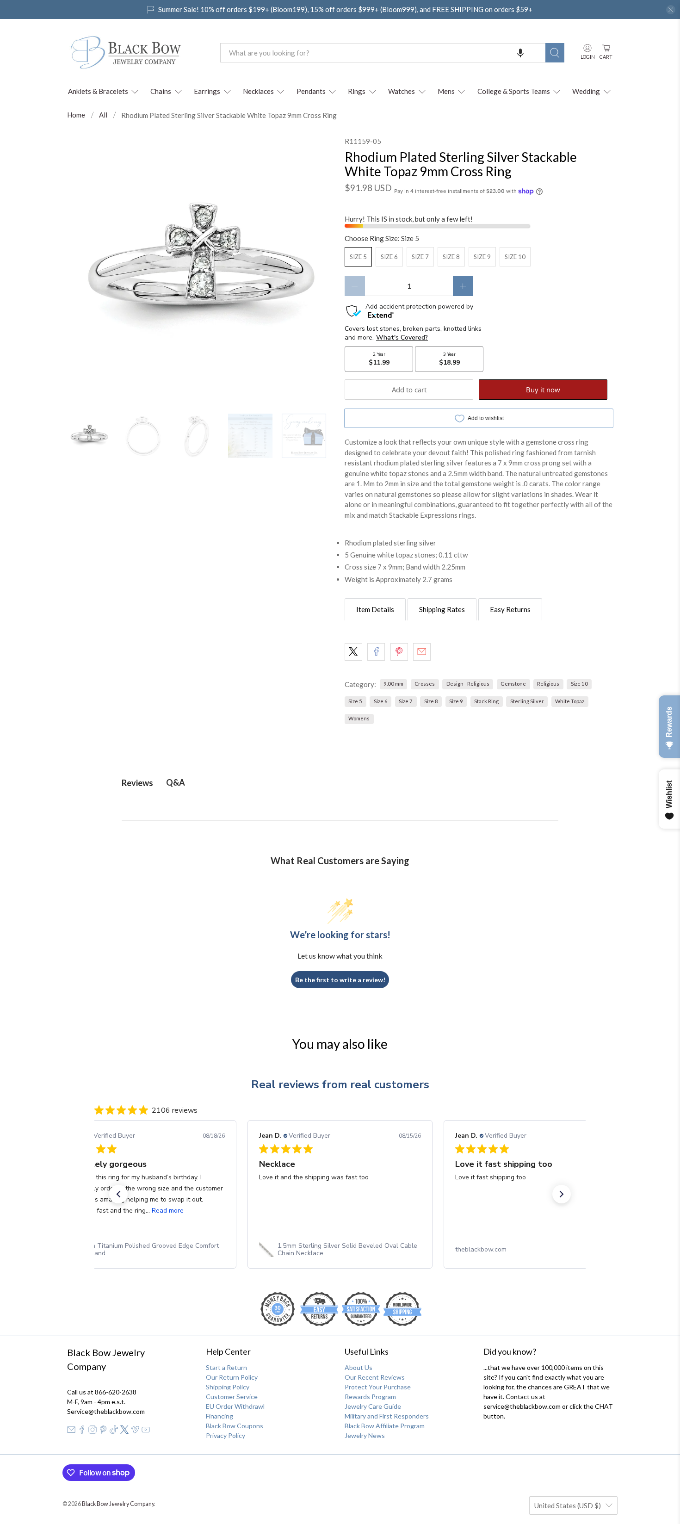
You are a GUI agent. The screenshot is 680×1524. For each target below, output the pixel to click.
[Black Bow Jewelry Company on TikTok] (114, 1431)
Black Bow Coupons (234, 1426)
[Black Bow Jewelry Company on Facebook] (82, 1431)
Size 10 (515, 256)
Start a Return (226, 1367)
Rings (356, 91)
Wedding (586, 91)
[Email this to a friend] (422, 652)
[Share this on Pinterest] (399, 652)
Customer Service (232, 1396)
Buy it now (543, 389)
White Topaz (569, 701)
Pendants (311, 91)
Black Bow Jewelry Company (118, 1503)
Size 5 (358, 256)
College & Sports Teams (513, 91)
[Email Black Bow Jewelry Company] (71, 1431)
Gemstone (513, 684)
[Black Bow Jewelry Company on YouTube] (146, 1431)
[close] (670, 9)
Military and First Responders (387, 1416)
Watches (401, 91)
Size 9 (482, 256)
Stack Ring (486, 701)
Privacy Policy (225, 1435)
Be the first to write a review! (340, 980)
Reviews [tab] (137, 783)
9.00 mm (393, 684)
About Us (358, 1367)
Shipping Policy (227, 1387)
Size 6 (389, 256)
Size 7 (420, 256)
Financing (219, 1416)
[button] (520, 52)
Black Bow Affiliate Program (385, 1426)
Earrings (207, 91)
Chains (160, 91)
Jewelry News (365, 1435)
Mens (446, 91)
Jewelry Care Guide (373, 1406)
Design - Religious (467, 684)
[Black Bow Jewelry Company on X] (124, 1431)
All (103, 115)
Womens (359, 718)
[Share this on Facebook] (376, 652)
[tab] (375, 609)
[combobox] (382, 52)
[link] (144, 1249)
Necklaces (258, 91)
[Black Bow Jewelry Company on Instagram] (92, 1431)
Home (76, 115)
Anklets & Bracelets (98, 91)
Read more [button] (168, 1210)
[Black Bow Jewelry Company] (137, 53)
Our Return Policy (232, 1377)
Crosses (424, 684)
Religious (548, 684)
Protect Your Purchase (378, 1387)
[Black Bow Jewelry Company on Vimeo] (135, 1431)
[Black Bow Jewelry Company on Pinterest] (103, 1431)
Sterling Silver (527, 701)
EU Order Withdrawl (235, 1406)
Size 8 (451, 256)
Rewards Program (370, 1396)
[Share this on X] (353, 652)
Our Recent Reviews (375, 1377)
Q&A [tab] (175, 782)
